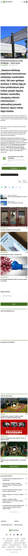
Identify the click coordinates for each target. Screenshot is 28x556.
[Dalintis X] (9, 187)
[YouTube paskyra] (17, 534)
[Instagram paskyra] (14, 534)
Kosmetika (17, 538)
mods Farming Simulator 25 (14, 544)
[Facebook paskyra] (10, 534)
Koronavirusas (4, 65)
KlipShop (4, 547)
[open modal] (26, 2)
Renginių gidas (4, 436)
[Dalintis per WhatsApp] (2, 187)
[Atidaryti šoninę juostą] (1, 2)
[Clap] (19, 181)
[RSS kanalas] (21, 534)
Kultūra (2, 458)
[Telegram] (12, 187)
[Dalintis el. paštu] (20, 187)
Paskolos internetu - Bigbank (19, 542)
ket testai (22, 540)
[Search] (22, 2)
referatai (16, 540)
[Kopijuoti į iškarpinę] (16, 187)
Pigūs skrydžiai (10, 538)
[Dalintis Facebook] (5, 187)
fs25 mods (24, 544)
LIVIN (4, 538)
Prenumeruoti (14, 168)
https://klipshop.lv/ (11, 547)
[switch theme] (24, 2)
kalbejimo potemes (8, 542)
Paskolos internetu (9, 540)
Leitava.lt (25, 547)
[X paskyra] (6, 534)
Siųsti (14, 304)
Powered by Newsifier (14, 552)
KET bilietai (23, 538)
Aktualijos (3, 414)
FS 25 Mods (4, 544)
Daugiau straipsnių (14, 466)
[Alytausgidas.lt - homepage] (8, 2)
